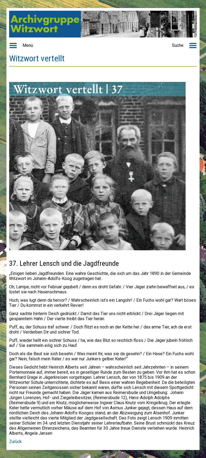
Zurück (15, 441)
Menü (28, 45)
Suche (177, 45)
